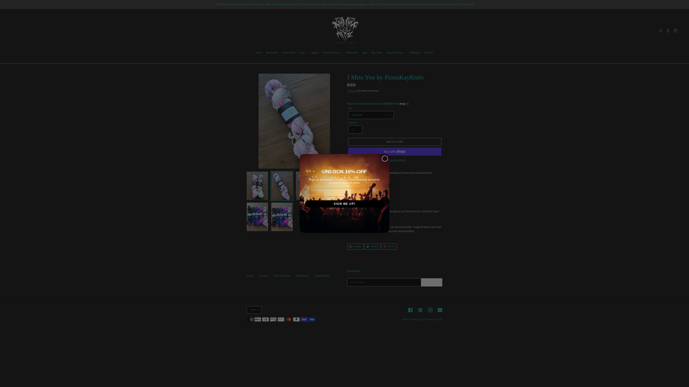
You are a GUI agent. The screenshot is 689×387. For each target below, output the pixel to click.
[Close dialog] (385, 158)
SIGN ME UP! (344, 203)
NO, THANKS (344, 214)
